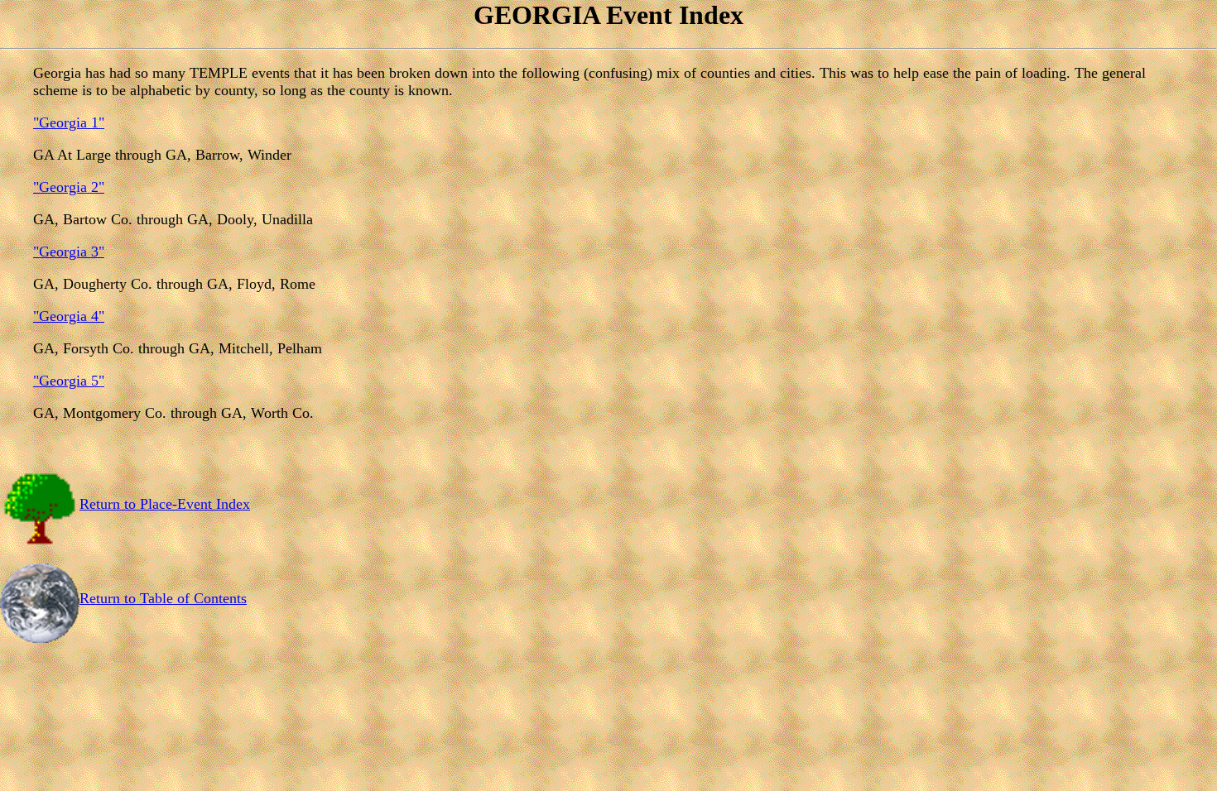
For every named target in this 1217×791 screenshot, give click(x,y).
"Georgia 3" (68, 251)
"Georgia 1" (68, 122)
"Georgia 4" (68, 316)
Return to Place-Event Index (164, 504)
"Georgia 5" (68, 380)
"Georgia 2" (68, 187)
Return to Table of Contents (163, 598)
